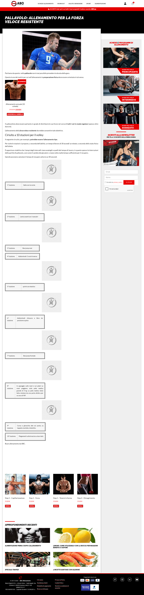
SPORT (88, 3)
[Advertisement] (51, 460)
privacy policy (118, 182)
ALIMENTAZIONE (100, 3)
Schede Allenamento (45, 3)
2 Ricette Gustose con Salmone (66, 570)
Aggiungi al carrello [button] (15, 114)
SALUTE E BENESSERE (75, 3)
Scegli (8, 506)
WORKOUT (61, 3)
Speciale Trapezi (12, 570)
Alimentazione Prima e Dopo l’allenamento (23, 546)
